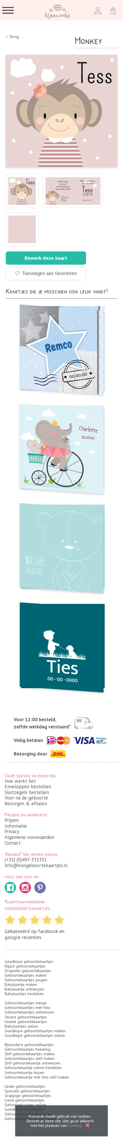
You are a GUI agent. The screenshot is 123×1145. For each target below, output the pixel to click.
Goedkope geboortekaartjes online (35, 1035)
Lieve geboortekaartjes (25, 1100)
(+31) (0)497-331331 (26, 859)
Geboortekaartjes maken (26, 975)
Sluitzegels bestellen (27, 792)
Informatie (16, 826)
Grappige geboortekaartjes (28, 1095)
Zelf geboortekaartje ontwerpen (32, 1063)
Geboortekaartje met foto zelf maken (37, 1077)
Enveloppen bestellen (28, 786)
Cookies (74, 1125)
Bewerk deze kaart (46, 258)
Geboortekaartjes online (25, 1104)
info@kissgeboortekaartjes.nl (36, 865)
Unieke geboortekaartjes (26, 1021)
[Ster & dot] (61, 348)
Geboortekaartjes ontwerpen (29, 1012)
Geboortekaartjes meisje (26, 1002)
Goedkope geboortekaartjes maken (35, 1030)
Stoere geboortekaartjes (26, 1017)
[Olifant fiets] (61, 447)
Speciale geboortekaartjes (27, 1091)
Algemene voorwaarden (29, 837)
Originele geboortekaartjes (28, 970)
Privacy (12, 831)
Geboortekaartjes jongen (26, 979)
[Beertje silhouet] (61, 546)
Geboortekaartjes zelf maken (30, 1058)
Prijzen (12, 820)
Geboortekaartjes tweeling (27, 1049)
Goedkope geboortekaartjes (29, 961)
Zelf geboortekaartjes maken (30, 1053)
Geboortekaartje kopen (24, 1072)
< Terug (12, 36)
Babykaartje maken (21, 984)
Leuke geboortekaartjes (25, 1086)
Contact (13, 843)
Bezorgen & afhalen (26, 803)
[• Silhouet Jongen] (61, 645)
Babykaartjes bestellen (24, 993)
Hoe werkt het (20, 781)
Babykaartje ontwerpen (24, 989)
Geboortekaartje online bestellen (33, 1067)
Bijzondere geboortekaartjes (29, 1044)
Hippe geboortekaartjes (25, 966)
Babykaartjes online (21, 1026)
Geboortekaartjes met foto (27, 1007)
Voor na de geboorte (26, 798)
